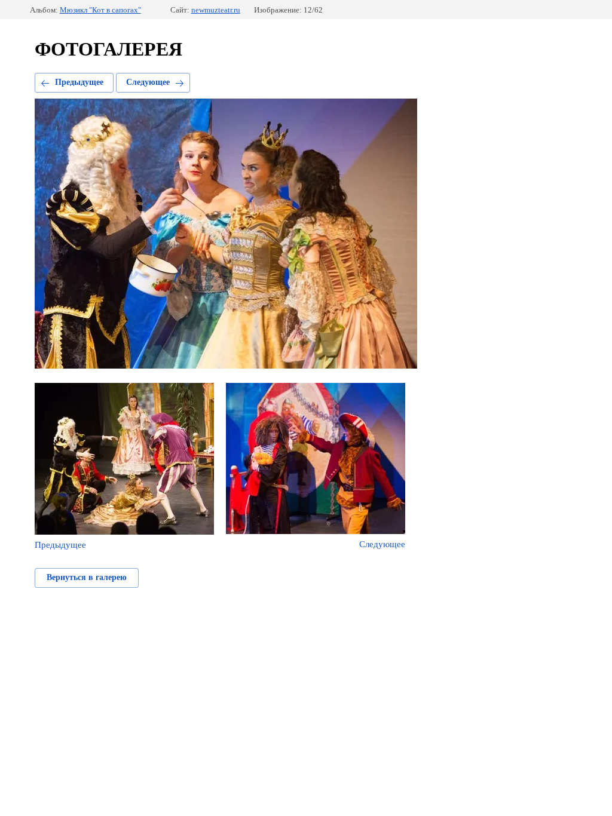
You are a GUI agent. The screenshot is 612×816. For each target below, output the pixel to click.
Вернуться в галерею (87, 577)
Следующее (148, 82)
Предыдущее (79, 82)
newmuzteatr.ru (215, 9)
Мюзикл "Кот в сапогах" (100, 9)
